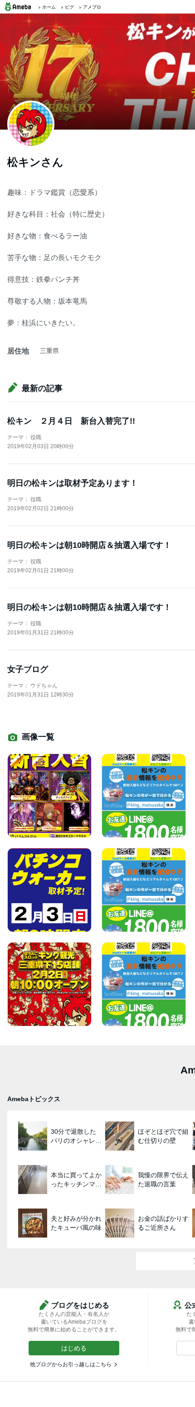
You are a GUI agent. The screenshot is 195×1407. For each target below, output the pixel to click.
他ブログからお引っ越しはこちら (71, 1364)
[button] (74, 1348)
